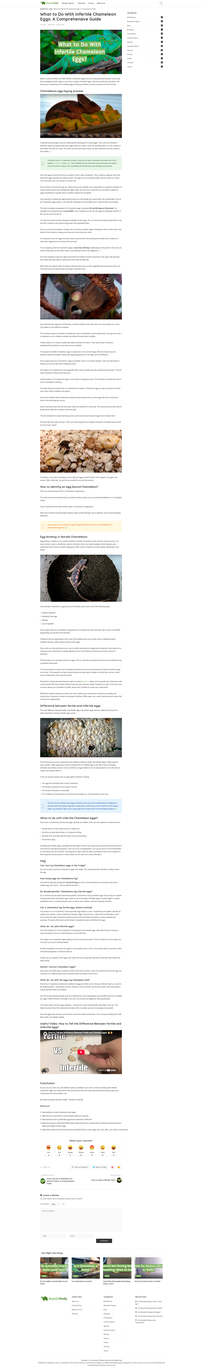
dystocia (86, 681)
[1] (50, 151)
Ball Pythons (131, 17)
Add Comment (60, 24)
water (68, 163)
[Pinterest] (112, 1167)
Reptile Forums (77, 1310)
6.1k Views (43, 24)
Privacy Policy (76, 1305)
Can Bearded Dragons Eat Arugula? (150, 1308)
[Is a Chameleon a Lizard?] (86, 1268)
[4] (116, 809)
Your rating (44, 1204)
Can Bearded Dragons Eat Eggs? (149, 1312)
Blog (128, 26)
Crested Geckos (132, 38)
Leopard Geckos (133, 46)
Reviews (130, 50)
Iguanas (130, 42)
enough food (57, 163)
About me (75, 1301)
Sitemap (75, 1314)
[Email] (118, 1167)
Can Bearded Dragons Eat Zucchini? (150, 1316)
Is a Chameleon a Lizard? (82, 1281)
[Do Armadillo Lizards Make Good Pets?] (54, 1268)
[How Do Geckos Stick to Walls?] (149, 1268)
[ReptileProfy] (49, 3)
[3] (66, 528)
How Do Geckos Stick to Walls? (147, 1281)
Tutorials (130, 63)
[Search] (161, 3)
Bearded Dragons (133, 21)
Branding (130, 30)
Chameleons (131, 34)
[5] (78, 885)
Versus (129, 67)
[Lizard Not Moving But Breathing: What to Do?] (117, 1268)
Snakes (129, 54)
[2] (99, 251)
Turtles (129, 58)
